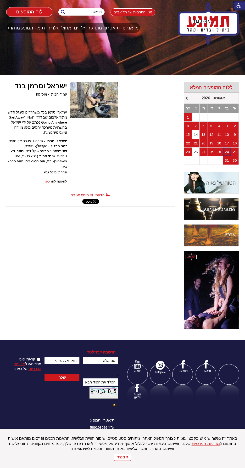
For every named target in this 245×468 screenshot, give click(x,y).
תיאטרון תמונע (102, 420)
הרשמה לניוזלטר (101, 352)
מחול (66, 27)
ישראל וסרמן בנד (41, 86)
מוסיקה (95, 27)
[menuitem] (130, 28)
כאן (47, 181)
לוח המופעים (29, 11)
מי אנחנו (130, 27)
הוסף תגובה (80, 195)
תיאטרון (112, 27)
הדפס (100, 195)
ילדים (79, 27)
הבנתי (122, 457)
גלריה (53, 27)
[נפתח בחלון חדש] (137, 367)
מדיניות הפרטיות (206, 443)
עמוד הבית (59, 94)
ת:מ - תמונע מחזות (26, 27)
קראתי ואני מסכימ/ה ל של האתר (27, 364)
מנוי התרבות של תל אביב (133, 12)
